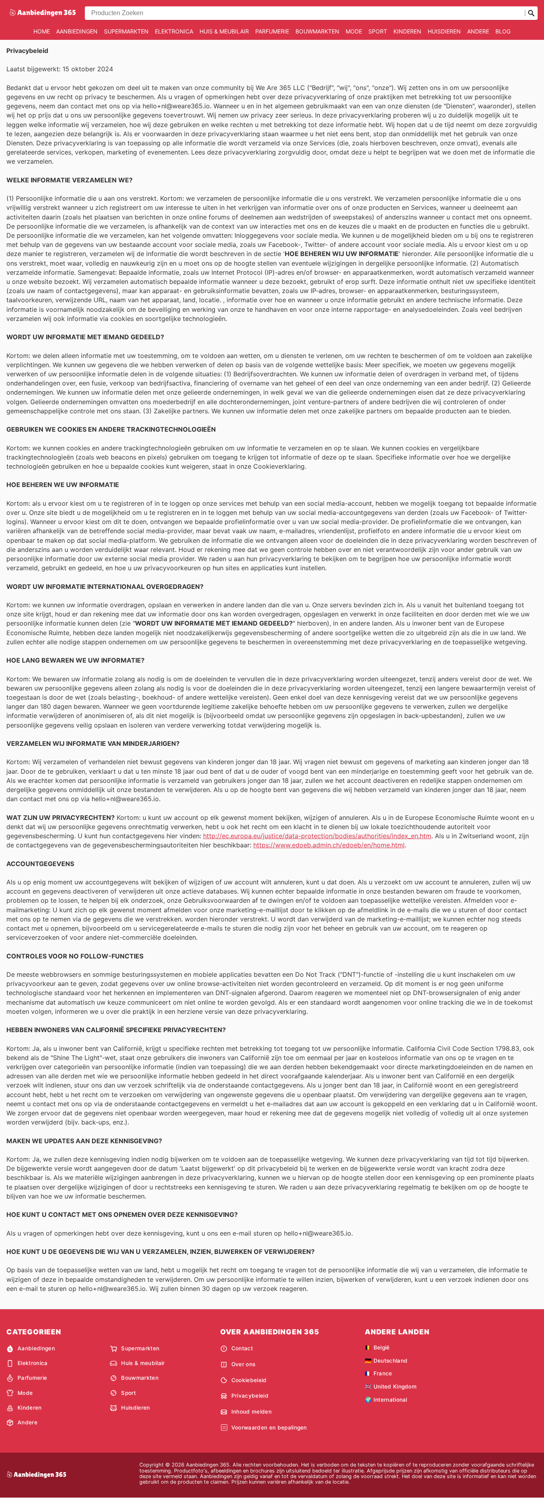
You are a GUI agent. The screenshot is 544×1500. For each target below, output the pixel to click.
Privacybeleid (249, 1395)
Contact (242, 1348)
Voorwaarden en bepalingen (269, 1427)
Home (41, 31)
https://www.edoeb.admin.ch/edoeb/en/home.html (329, 845)
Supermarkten (126, 31)
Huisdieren (444, 31)
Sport (377, 31)
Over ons (243, 1364)
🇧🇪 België (377, 1347)
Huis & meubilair (224, 31)
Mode (354, 31)
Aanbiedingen (77, 31)
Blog (503, 31)
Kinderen (407, 31)
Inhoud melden (251, 1411)
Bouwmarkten (317, 31)
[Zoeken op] (531, 13)
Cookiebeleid (249, 1380)
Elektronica (174, 31)
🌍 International (386, 1399)
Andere (478, 31)
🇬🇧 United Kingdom (391, 1386)
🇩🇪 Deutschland (386, 1360)
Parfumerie (272, 31)
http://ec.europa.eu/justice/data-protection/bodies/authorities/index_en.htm (317, 836)
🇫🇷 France (378, 1373)
